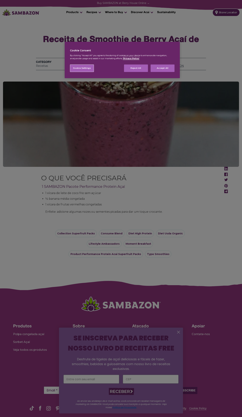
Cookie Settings (82, 68)
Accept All (162, 68)
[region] (122, 60)
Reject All (136, 68)
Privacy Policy (131, 58)
